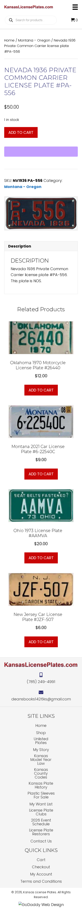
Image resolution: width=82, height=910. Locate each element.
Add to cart (20, 132)
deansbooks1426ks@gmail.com (41, 699)
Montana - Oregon (34, 40)
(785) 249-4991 (41, 681)
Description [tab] (19, 246)
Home (9, 40)
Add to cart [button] (41, 390)
